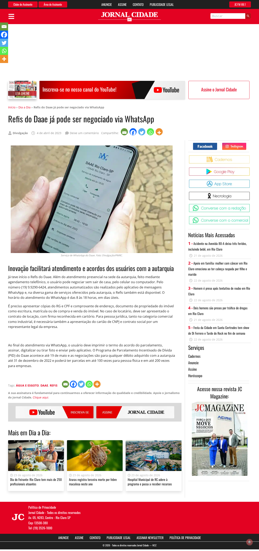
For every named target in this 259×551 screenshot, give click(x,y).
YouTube (54, 412)
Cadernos (194, 356)
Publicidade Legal (162, 4)
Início (11, 107)
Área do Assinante (53, 4)
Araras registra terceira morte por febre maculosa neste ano (93, 481)
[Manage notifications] (249, 542)
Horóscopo (195, 375)
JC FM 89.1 (240, 4)
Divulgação (20, 133)
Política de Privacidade (185, 537)
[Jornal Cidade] (129, 16)
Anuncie (106, 4)
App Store (250, 181)
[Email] (125, 131)
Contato (138, 4)
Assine (122, 4)
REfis (53, 385)
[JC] (18, 516)
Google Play (250, 169)
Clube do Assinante (22, 4)
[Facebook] (133, 131)
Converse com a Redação (250, 205)
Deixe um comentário (84, 133)
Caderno (250, 157)
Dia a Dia (24, 107)
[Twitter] (142, 131)
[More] (159, 131)
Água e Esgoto (27, 385)
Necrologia (250, 193)
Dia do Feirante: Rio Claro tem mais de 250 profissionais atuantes (36, 481)
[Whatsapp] (151, 131)
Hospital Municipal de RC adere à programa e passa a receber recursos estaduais (150, 484)
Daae (44, 385)
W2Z (154, 545)
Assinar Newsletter (150, 537)
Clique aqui (40, 397)
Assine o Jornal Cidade (219, 89)
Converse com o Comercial (250, 217)
